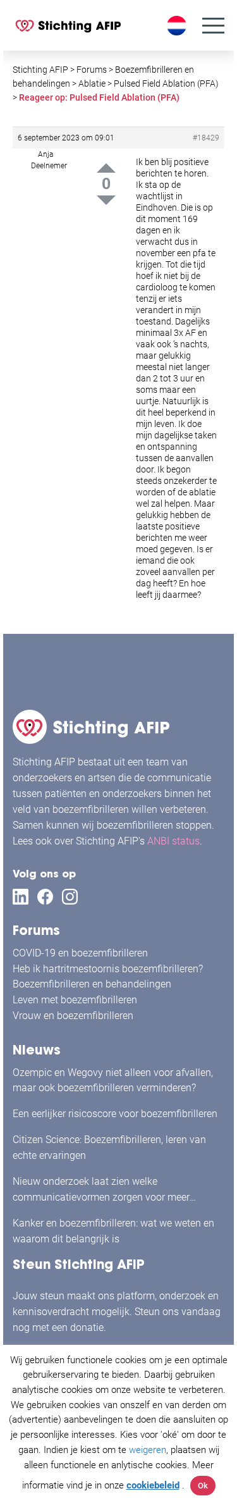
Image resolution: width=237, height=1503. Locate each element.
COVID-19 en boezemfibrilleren (80, 953)
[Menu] (213, 26)
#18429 (206, 137)
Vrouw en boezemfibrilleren (73, 1016)
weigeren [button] (147, 1450)
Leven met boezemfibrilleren (75, 1000)
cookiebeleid (152, 1485)
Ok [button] (203, 1485)
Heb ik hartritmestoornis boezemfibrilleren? (108, 969)
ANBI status (173, 841)
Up (106, 168)
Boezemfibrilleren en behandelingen (92, 984)
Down (106, 200)
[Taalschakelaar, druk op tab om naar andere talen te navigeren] (178, 26)
